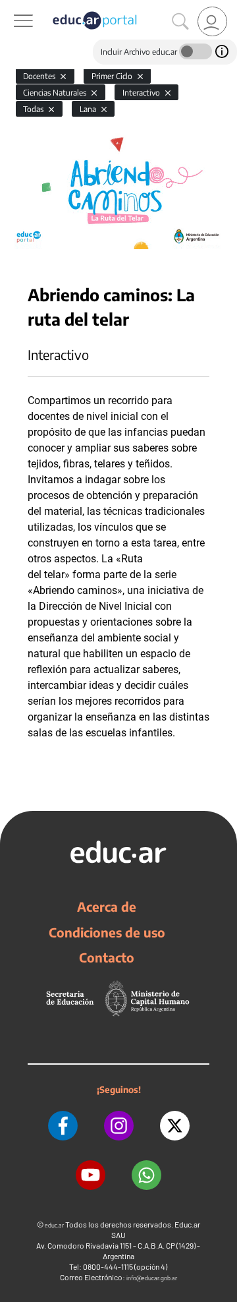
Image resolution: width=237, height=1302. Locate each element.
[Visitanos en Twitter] (174, 1125)
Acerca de (106, 906)
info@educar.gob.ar (151, 1278)
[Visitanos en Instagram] (119, 1125)
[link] (212, 21)
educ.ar (54, 1225)
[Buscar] (180, 22)
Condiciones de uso (107, 932)
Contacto (106, 957)
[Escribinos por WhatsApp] (146, 1175)
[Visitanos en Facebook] (63, 1125)
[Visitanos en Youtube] (90, 1175)
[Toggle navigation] (11, 7)
